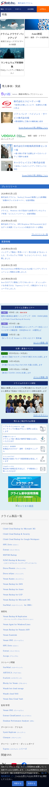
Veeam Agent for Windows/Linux (16, 624)
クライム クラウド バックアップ (12, 39)
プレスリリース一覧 (39, 234)
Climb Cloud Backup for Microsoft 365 (19, 529)
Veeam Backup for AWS (13, 584)
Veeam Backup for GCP (12, 595)
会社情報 (30, 9)
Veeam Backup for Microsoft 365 (16, 600)
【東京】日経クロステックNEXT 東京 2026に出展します (24, 357)
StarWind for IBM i (17, 605)
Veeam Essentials (10, 635)
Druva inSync (13, 573)
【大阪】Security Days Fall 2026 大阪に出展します (21, 365)
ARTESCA (12, 673)
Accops (11, 656)
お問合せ (43, 9)
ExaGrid (13, 678)
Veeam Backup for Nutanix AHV (16, 630)
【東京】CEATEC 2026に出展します (16, 373)
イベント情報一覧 (40, 377)
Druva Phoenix (15, 568)
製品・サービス (6, 9)
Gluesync (12, 737)
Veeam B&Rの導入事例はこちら (35, 175)
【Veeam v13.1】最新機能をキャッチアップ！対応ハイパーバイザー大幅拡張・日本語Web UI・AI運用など (24, 328)
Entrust (11, 550)
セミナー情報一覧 (40, 343)
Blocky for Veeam (15, 683)
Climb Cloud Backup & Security (16, 534)
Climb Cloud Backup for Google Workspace (21, 539)
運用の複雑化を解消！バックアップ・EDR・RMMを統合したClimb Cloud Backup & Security (24, 317)
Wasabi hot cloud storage (13, 688)
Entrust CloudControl (17, 715)
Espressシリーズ (15, 749)
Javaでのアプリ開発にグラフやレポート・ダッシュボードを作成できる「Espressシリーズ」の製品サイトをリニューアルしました (24, 285)
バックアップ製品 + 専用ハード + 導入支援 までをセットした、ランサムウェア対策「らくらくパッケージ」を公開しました (24, 255)
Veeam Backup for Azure (13, 589)
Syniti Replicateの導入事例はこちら (33, 128)
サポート (18, 9)
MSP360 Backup (10, 555)
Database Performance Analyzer (19, 721)
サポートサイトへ (40, 415)
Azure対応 (37, 35)
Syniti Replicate (14, 732)
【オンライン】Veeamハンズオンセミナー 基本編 (21, 338)
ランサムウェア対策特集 (12, 67)
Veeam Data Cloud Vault (13, 699)
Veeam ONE (13, 640)
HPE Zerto (11, 544)
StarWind (13, 667)
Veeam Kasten (13, 579)
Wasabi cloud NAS (10, 694)
